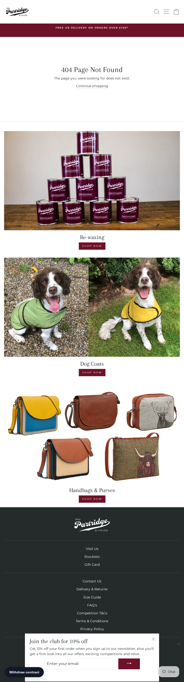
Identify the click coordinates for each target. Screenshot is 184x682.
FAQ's (92, 605)
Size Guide (92, 597)
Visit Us (92, 549)
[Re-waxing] (92, 180)
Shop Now (92, 245)
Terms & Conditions (92, 621)
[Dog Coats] (92, 307)
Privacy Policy (92, 629)
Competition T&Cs (92, 613)
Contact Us (92, 581)
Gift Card (92, 565)
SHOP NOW (92, 372)
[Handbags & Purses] (92, 433)
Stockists (92, 557)
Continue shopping (92, 86)
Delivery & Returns (92, 589)
